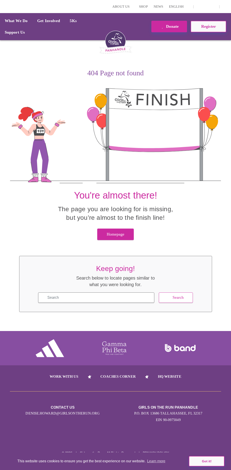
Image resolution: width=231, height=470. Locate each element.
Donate (172, 26)
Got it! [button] (207, 461)
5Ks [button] (73, 21)
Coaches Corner (118, 376)
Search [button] (178, 297)
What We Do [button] (16, 21)
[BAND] (180, 348)
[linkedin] (206, 6)
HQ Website (169, 376)
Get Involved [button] (48, 21)
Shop (143, 6)
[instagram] (199, 6)
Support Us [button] (15, 32)
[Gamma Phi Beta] (114, 348)
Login (4, 6)
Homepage (116, 234)
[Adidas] (50, 348)
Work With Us (64, 376)
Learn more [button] (156, 461)
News (158, 6)
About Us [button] (121, 6)
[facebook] (213, 6)
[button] (225, 6)
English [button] (177, 6)
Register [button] (208, 26)
